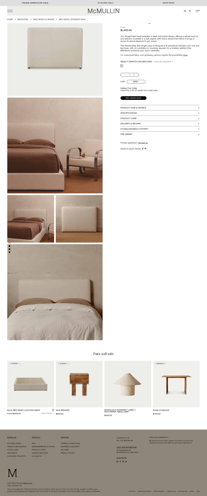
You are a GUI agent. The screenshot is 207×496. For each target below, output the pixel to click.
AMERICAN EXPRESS (144, 491)
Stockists (37, 456)
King (135, 81)
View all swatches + (163, 62)
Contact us (143, 143)
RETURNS (65, 450)
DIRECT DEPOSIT (159, 491)
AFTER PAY (132, 491)
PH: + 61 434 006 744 (125, 441)
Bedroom (23, 19)
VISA (198, 491)
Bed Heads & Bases (43, 19)
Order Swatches (40, 453)
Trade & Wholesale (16, 447)
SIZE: (122, 82)
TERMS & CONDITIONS (70, 443)
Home (10, 19)
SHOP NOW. (168, 3)
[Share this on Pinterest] (145, 148)
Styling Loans (14, 443)
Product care (38, 450)
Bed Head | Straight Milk (72, 19)
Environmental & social (43, 447)
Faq (33, 443)
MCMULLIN (27, 483)
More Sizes (47, 413)
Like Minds (12, 453)
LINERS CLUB (171, 491)
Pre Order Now (133, 98)
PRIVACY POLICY (68, 453)
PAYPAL (192, 491)
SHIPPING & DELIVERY (70, 447)
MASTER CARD (182, 491)
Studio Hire (12, 450)
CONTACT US (123, 438)
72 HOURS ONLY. (106, 3)
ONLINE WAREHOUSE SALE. (35, 3)
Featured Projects (16, 456)
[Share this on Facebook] (143, 148)
